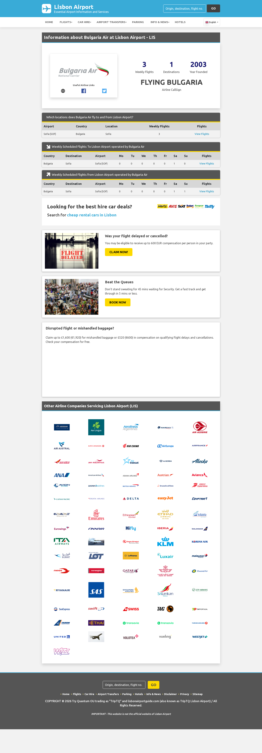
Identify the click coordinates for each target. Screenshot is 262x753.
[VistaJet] (96, 636)
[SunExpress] (62, 608)
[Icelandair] (200, 528)
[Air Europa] (165, 445)
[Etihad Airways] (165, 514)
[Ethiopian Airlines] (131, 514)
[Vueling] (165, 636)
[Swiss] (131, 608)
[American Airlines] (96, 474)
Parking (138, 22)
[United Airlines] (62, 636)
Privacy (184, 694)
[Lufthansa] (131, 555)
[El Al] (62, 514)
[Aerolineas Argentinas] (131, 427)
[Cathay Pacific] (62, 498)
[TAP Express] (200, 608)
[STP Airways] (200, 589)
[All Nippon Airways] (62, 474)
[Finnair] (96, 528)
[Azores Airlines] (96, 485)
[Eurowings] (62, 528)
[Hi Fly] (131, 528)
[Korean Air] (200, 541)
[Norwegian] (96, 570)
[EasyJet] (165, 498)
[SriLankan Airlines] (165, 589)
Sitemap (197, 694)
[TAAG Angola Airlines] (165, 608)
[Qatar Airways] (131, 570)
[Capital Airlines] (200, 485)
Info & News (159, 22)
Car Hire (84, 22)
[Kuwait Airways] (62, 555)
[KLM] (165, 541)
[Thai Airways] (96, 622)
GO (213, 8)
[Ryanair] (62, 590)
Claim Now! (118, 252)
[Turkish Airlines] (200, 622)
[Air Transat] (131, 460)
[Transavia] (131, 622)
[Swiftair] (96, 608)
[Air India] (62, 461)
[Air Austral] (62, 445)
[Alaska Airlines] (200, 461)
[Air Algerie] (200, 427)
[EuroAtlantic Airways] (200, 514)
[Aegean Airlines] (62, 427)
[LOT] (96, 555)
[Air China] (131, 445)
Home (49, 22)
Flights (65, 22)
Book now (117, 302)
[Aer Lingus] (96, 427)
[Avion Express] (62, 485)
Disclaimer (170, 694)
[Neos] (62, 570)
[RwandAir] (200, 570)
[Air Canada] (96, 445)
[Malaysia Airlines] (200, 555)
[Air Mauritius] (96, 461)
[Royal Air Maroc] (165, 570)
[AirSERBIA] (165, 460)
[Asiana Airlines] (131, 474)
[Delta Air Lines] (131, 498)
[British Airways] (131, 485)
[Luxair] (165, 555)
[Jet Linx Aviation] (96, 541)
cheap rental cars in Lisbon (91, 215)
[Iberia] (165, 528)
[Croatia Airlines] (96, 498)
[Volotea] (131, 636)
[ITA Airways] (62, 541)
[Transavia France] (165, 622)
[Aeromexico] (165, 427)
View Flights (202, 134)
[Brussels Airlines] (165, 485)
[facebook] (83, 90)
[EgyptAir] (200, 498)
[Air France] (200, 445)
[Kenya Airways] (131, 541)
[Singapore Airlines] (131, 589)
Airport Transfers (111, 22)
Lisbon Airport (81, 8)
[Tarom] (62, 622)
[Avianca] (200, 474)
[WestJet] (200, 636)
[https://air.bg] (63, 90)
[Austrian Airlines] (165, 474)
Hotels (180, 22)
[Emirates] (96, 514)
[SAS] (96, 589)
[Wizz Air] (62, 651)
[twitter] (104, 90)
